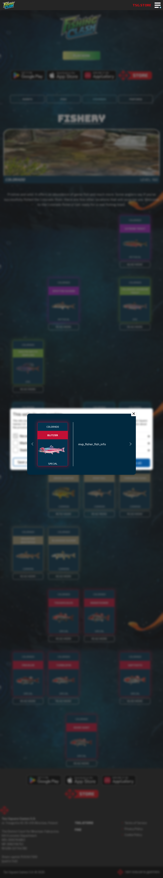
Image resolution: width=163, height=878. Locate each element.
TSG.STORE (142, 5)
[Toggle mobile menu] (157, 5)
